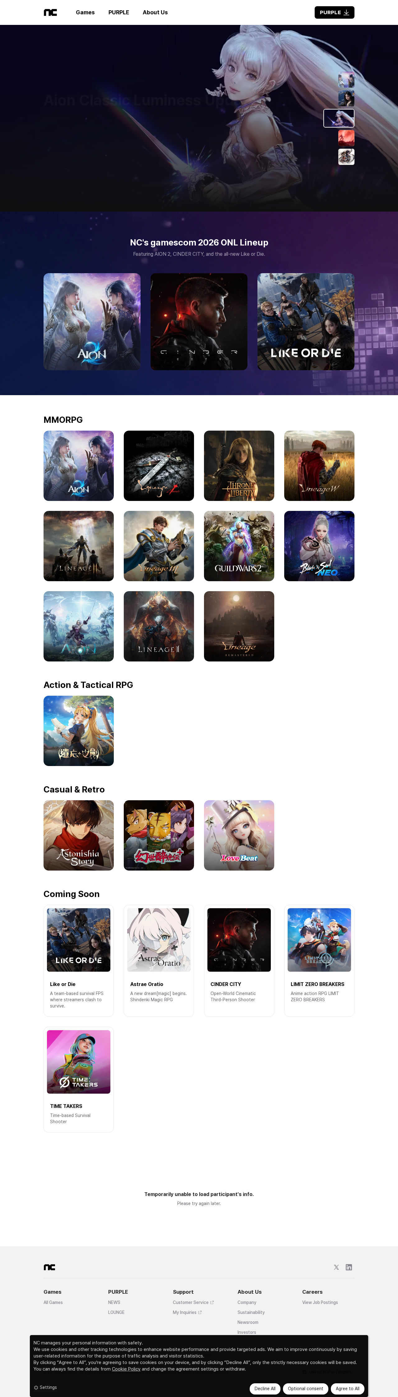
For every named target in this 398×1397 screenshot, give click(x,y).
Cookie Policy (126, 1369)
